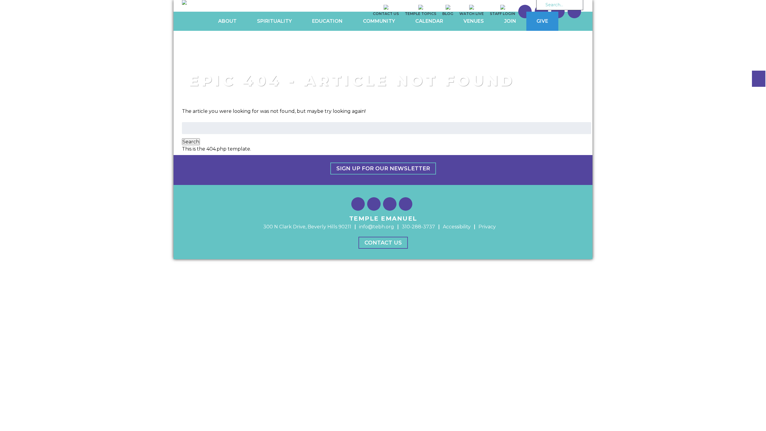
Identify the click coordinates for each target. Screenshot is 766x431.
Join (510, 21)
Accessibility (457, 227)
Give (542, 21)
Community (379, 21)
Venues (473, 21)
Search (191, 142)
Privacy (487, 227)
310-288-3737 (418, 227)
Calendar (429, 21)
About (227, 21)
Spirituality (274, 21)
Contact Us (383, 242)
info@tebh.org (376, 227)
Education (327, 21)
